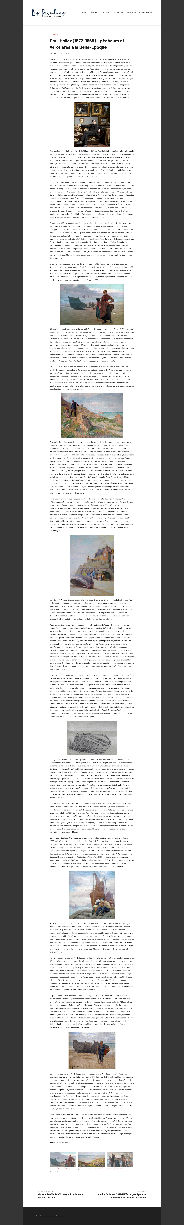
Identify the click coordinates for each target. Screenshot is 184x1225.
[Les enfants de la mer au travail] (120, 1159)
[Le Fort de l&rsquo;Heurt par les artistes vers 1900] (91, 1159)
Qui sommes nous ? (145, 12)
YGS (54, 53)
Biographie (54, 35)
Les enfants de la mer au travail (116, 1168)
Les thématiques (118, 12)
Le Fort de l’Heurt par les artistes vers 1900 (90, 1168)
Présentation (105, 12)
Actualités (93, 12)
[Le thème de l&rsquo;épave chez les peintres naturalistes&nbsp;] (63, 1159)
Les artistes (131, 12)
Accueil (84, 12)
